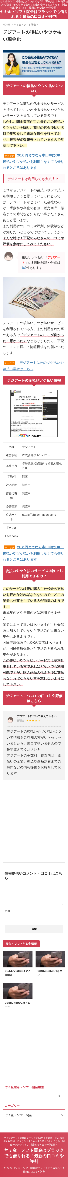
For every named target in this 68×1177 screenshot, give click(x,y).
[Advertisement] (34, 820)
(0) (24, 268)
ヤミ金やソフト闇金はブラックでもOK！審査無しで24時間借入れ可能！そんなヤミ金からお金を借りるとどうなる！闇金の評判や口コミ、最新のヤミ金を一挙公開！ (34, 1141)
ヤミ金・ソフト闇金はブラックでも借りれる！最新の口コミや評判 (34, 1156)
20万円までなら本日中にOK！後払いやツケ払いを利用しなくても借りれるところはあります (33, 161)
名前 (7, 910)
